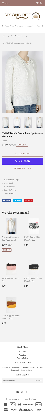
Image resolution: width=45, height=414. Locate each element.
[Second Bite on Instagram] (26, 392)
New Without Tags (17, 36)
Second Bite (16, 399)
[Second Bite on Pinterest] (22, 392)
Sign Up (39, 381)
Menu (7, 3)
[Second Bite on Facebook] (17, 392)
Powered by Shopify (30, 399)
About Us (22, 355)
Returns (22, 352)
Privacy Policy (22, 358)
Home (4, 36)
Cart (41, 3)
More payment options (23, 168)
